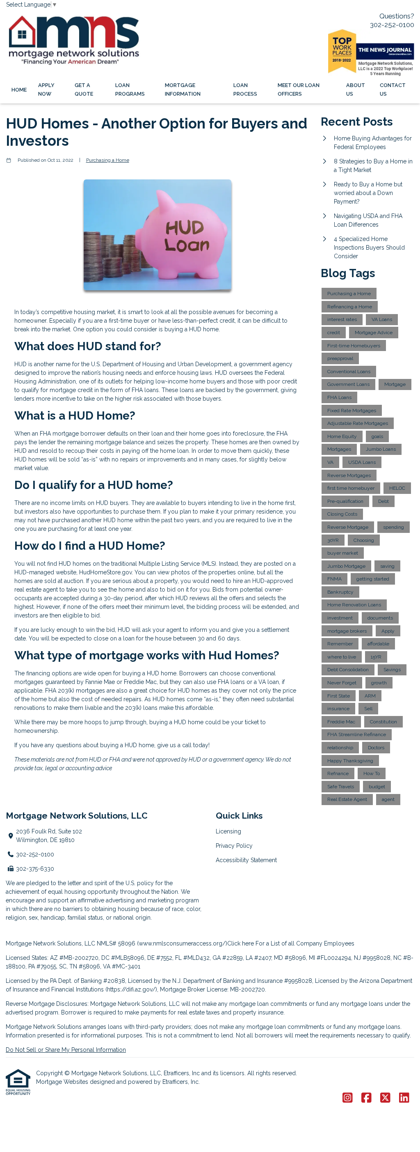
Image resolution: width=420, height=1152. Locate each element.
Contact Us (393, 89)
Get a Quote (84, 89)
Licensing (228, 831)
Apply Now (46, 89)
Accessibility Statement (246, 860)
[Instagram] (347, 1098)
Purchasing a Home (107, 160)
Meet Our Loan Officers (299, 89)
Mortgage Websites (63, 1082)
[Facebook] (366, 1098)
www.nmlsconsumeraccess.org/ (182, 943)
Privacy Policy (234, 845)
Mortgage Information (183, 89)
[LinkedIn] (404, 1098)
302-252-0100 (392, 25)
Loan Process (245, 89)
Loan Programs (130, 89)
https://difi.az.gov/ (131, 989)
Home (19, 90)
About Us (355, 89)
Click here (240, 943)
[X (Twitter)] (385, 1098)
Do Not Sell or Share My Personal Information (66, 1049)
